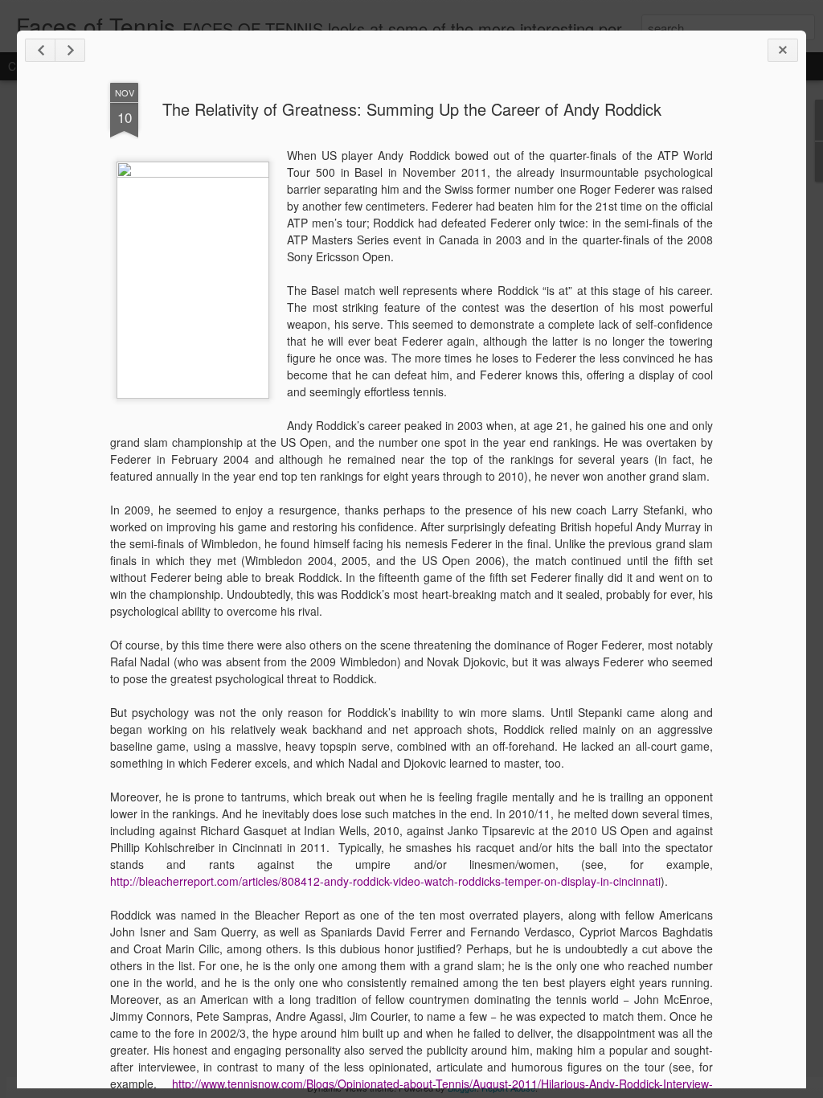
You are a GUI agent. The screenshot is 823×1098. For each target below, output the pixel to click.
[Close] (783, 50)
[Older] (70, 50)
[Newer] (40, 50)
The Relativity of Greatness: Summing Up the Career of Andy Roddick (411, 109)
